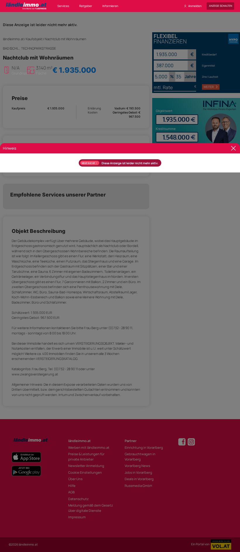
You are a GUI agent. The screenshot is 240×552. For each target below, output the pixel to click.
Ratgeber (85, 6)
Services (63, 6)
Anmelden (195, 6)
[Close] (233, 148)
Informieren (110, 6)
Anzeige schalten (220, 6)
